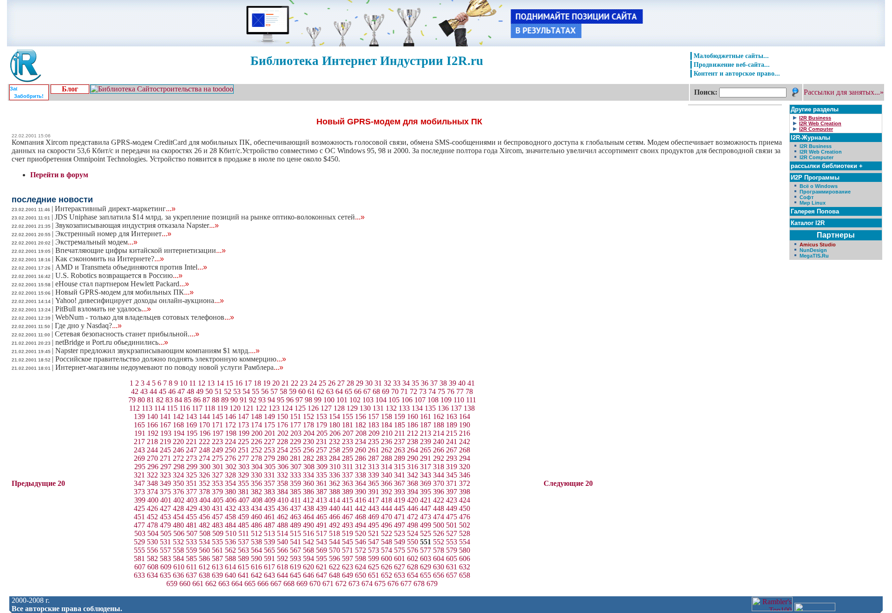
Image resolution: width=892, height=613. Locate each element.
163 (451, 416)
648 (334, 575)
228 (282, 441)
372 (464, 483)
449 (451, 508)
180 (334, 425)
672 (341, 583)
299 (191, 467)
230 (308, 441)
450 (464, 508)
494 (360, 525)
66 (357, 391)
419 (399, 500)
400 (152, 500)
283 (321, 458)
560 (204, 550)
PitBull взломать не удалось (103, 309)
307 (296, 467)
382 (256, 492)
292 (438, 458)
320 (464, 467)
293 (451, 458)
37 (434, 383)
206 (335, 433)
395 (425, 492)
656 (438, 575)
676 (393, 583)
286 (360, 458)
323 (165, 475)
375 (165, 492)
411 (295, 500)
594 (308, 558)
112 (134, 408)
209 (374, 433)
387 (321, 492)
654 (412, 575)
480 (178, 525)
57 (274, 391)
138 (469, 408)
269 (139, 458)
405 (217, 500)
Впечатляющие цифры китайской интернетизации (140, 250)
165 (139, 425)
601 (399, 558)
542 (308, 542)
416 (360, 500)
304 (256, 467)
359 (295, 483)
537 (243, 542)
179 (321, 425)
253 (269, 450)
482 (204, 525)
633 (139, 575)
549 (399, 542)
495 (373, 525)
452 (152, 517)
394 (412, 492)
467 (347, 517)
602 (412, 558)
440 (334, 508)
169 (191, 425)
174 (256, 425)
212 (412, 433)
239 (425, 441)
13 (211, 383)
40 (462, 383)
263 (399, 450)
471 (399, 517)
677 (406, 583)
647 (321, 575)
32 (387, 383)
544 (334, 542)
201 (269, 433)
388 (334, 492)
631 (451, 567)
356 (256, 483)
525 (425, 533)
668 (289, 583)
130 (365, 408)
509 (217, 533)
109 (446, 400)
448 (438, 508)
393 (399, 492)
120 (235, 408)
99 (317, 400)
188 (438, 425)
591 (269, 558)
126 (313, 408)
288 (386, 458)
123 (274, 408)
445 (399, 508)
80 (141, 400)
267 (451, 450)
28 (350, 383)
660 (184, 583)
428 (178, 508)
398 (464, 492)
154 (334, 416)
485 (243, 525)
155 (347, 416)
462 (282, 517)
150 (282, 416)
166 (152, 425)
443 (373, 508)
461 (269, 517)
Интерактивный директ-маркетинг (115, 209)
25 (322, 383)
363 (347, 483)
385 (295, 492)
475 (451, 517)
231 (321, 441)
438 (308, 508)
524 (412, 533)
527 (451, 533)
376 (178, 492)
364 (360, 483)
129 (352, 408)
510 (230, 533)
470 (386, 517)
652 (386, 575)
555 (139, 550)
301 (217, 467)
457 (217, 517)
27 (341, 383)
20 (276, 383)
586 (204, 558)
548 (386, 542)
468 (360, 517)
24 (313, 383)
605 (451, 558)
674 (367, 583)
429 (191, 508)
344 (438, 475)
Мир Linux (813, 203)
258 (334, 450)
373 (139, 492)
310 (335, 467)
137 (456, 408)
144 (204, 416)
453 (165, 517)
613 (217, 567)
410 (283, 500)
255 (295, 450)
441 (347, 508)
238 (412, 441)
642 (256, 575)
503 (139, 533)
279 (269, 458)
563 (243, 550)
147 (243, 416)
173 (243, 425)
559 (191, 550)
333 (295, 475)
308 (309, 467)
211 (399, 433)
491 (321, 525)
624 (360, 567)
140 (152, 416)
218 (152, 441)
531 (165, 542)
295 (139, 467)
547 (373, 542)
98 (308, 400)
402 (178, 500)
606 (464, 558)
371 (451, 483)
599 (373, 558)
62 (320, 391)
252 (256, 450)
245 (165, 450)
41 (471, 383)
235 (373, 441)
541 (295, 542)
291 (425, 458)
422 (438, 500)
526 (438, 533)
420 (412, 500)
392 (386, 492)
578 (438, 550)
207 (348, 433)
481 (191, 525)
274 (204, 458)
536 (230, 542)
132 (391, 408)
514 (282, 533)
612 (204, 567)
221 (191, 441)
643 (269, 575)
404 (204, 500)
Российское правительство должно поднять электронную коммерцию (170, 359)
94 (271, 400)
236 (386, 441)
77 (460, 391)
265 (425, 450)
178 (308, 425)
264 (412, 450)
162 (438, 416)
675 (380, 583)
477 (139, 525)
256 (308, 450)
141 (165, 416)
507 (191, 533)
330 (256, 475)
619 (295, 567)
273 (191, 458)
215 (451, 433)
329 (243, 475)
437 (295, 508)
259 (347, 450)
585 (191, 558)
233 (347, 441)
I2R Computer (816, 157)
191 (139, 433)
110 (458, 400)
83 (169, 400)
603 (425, 558)
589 (243, 558)
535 (217, 542)
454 (178, 517)
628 (412, 567)
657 (451, 575)
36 (424, 383)
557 (165, 550)
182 (360, 425)
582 (152, 558)
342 (412, 475)
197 (217, 433)
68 (376, 391)
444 (386, 508)
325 (191, 475)
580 (464, 550)
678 (419, 583)
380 (230, 492)
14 (220, 383)
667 (276, 583)
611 (191, 567)
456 (204, 517)
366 (386, 483)
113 (147, 408)
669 (302, 583)
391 (373, 492)
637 (191, 575)
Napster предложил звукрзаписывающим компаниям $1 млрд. (157, 351)
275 (217, 458)
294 (464, 458)
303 (243, 467)
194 (178, 433)
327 (217, 475)
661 (197, 583)
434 (256, 508)
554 (464, 542)
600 (386, 558)
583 (165, 558)
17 (248, 383)
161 (425, 416)
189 (451, 425)
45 (162, 391)
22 (294, 383)
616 (256, 567)
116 (184, 408)
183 (373, 425)
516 (308, 533)
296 (152, 467)
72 (413, 391)
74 (432, 391)
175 (269, 425)
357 (269, 483)
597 (347, 558)
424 (464, 500)
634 (152, 575)
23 (304, 383)
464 (308, 517)
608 (152, 567)
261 (373, 450)
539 (269, 542)
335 (321, 475)
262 (386, 450)
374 (152, 492)
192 (152, 433)
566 (282, 550)
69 (385, 391)
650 (360, 575)
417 (373, 500)
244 (152, 450)
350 (178, 483)
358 (282, 483)
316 (412, 467)
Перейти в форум (59, 175)
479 (165, 525)
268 (464, 450)
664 (237, 583)
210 (387, 433)
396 (438, 492)
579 (451, 550)
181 (347, 425)
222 (204, 441)
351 (191, 483)
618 (282, 567)
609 (165, 567)
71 (404, 391)
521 (373, 533)
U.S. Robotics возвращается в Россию (119, 275)
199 (243, 433)
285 (347, 458)
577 (425, 550)
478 (152, 525)
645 (295, 575)
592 (282, 558)
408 (256, 500)
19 (266, 383)
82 (160, 400)
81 (150, 400)
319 (451, 467)
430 (204, 508)
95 (280, 400)
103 (368, 400)
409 (269, 500)
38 (443, 383)
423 (451, 500)
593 (295, 558)
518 (334, 533)
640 (230, 575)
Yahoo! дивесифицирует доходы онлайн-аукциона (139, 300)
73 (422, 391)
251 (243, 450)
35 (415, 383)
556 (152, 550)
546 (360, 542)
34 (406, 383)
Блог (70, 89)
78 (469, 391)
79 (132, 400)
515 (295, 533)
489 (295, 525)
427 (165, 508)
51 (218, 391)
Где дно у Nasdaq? (88, 325)
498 (412, 525)
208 (361, 433)
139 (139, 416)
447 (425, 508)
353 (217, 483)
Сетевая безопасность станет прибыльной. (127, 334)
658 (464, 575)
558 (178, 550)
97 (299, 400)
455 (191, 517)
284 (334, 458)
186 (412, 425)
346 (464, 475)
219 (165, 441)
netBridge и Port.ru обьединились (111, 342)
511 (243, 533)
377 (191, 492)
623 (347, 567)
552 (438, 542)
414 (334, 500)
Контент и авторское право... (737, 73)
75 (441, 391)
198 (230, 433)
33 (396, 383)
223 (217, 441)
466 (334, 517)
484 (230, 525)
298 (178, 467)
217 (139, 441)
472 (412, 517)
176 (282, 425)
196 (204, 433)
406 (230, 500)
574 (386, 550)
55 (255, 391)
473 (425, 517)
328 (230, 475)
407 (243, 500)
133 (404, 408)
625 (373, 567)
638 (204, 575)
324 (178, 475)
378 (204, 492)
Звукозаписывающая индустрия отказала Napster (137, 225)
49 (199, 391)
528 (464, 533)
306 (283, 467)
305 (269, 467)
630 (438, 567)
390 (360, 492)
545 (347, 542)
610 (178, 567)
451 (139, 517)
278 (256, 458)
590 (256, 558)
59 (292, 391)
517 (321, 533)
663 (224, 583)
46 (172, 391)
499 (425, 525)
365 (373, 483)
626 (386, 567)
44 (153, 391)
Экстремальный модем (96, 242)
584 (178, 558)
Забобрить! (29, 96)
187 (425, 425)
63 (330, 391)
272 (178, 458)
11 (192, 383)
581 (139, 558)
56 (265, 391)
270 (152, 458)
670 (315, 583)
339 (373, 475)
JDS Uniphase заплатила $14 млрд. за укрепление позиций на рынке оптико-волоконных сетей (210, 217)
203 (296, 433)
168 (178, 425)
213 (425, 433)
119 (222, 408)
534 (204, 542)
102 (355, 400)
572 (360, 550)
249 (217, 450)
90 (234, 400)
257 (321, 450)
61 (311, 391)
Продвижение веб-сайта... (732, 64)
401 (165, 500)
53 (237, 391)
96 (290, 400)
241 (451, 441)
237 (399, 441)
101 (342, 400)
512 (256, 533)
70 (395, 391)
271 (165, 458)
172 (230, 425)
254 (282, 450)
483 (217, 525)
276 (230, 458)
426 (152, 508)
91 (243, 400)
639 (217, 575)
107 (420, 400)
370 (438, 483)
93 (262, 400)
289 (399, 458)
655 (425, 575)
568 (308, 550)
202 (283, 433)
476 (464, 517)
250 (230, 450)
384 (282, 492)
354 (230, 483)
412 (308, 500)
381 (243, 492)
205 (322, 433)
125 (300, 408)
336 (334, 475)
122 (261, 408)
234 (360, 441)
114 (159, 408)
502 (464, 525)
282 (308, 458)
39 (452, 383)
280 (282, 458)
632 (464, 567)
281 (295, 458)
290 (412, 458)
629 (425, 567)
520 (360, 533)
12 (201, 383)
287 (373, 458)
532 (178, 542)
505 (165, 533)
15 (229, 383)
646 (308, 575)
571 (347, 550)
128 (339, 408)
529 (139, 542)
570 (334, 550)
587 (217, 558)
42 (134, 391)
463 (295, 517)
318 (438, 467)
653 (399, 575)
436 (282, 508)
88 (215, 400)
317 (425, 467)
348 (152, 483)
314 (386, 467)
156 (360, 416)
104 (381, 400)
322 (152, 475)
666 (263, 583)
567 (295, 550)
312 (360, 467)
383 (269, 492)
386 (308, 492)
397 (451, 492)
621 (321, 567)
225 (243, 441)
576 (412, 550)
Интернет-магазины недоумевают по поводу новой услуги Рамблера (169, 367)
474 (438, 517)
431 (217, 508)
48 (190, 391)
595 (321, 558)
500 (438, 525)
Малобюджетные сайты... (731, 55)
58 (283, 391)
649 (347, 575)
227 (269, 441)
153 (321, 416)
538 (256, 542)
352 (204, 483)
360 (308, 483)
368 (412, 483)
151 (295, 416)
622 (334, 567)
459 (243, 517)
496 (386, 525)
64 (339, 391)
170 (204, 425)
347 (139, 483)
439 (321, 508)
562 (230, 550)
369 (425, 483)
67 (367, 391)
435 (269, 508)
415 (347, 500)
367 (399, 483)
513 (269, 533)
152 (308, 416)
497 (399, 525)
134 (417, 408)
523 (399, 533)
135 (430, 408)
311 (347, 467)
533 (191, 542)
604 (438, 558)
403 (191, 500)
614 (230, 567)
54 (246, 391)
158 (386, 416)
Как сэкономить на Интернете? (109, 259)
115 (172, 408)
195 (191, 433)
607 (139, 567)
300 (204, 467)
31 (378, 383)
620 (308, 567)
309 (322, 467)
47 (181, 391)
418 (386, 500)
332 (282, 475)
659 (171, 583)
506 (178, 533)
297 (165, 467)
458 (230, 517)
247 (191, 450)
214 (438, 433)
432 (230, 508)
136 (443, 408)
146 (230, 416)
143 (191, 416)
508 (204, 533)
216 (464, 433)
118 (209, 408)
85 (187, 400)
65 (348, 391)
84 (178, 400)
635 (165, 575)
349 (165, 483)
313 (373, 467)
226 (256, 441)
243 (139, 450)
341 (399, 475)
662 (210, 583)
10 (183, 383)
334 (308, 475)
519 (347, 533)
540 (282, 542)
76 (450, 391)
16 (239, 383)
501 (451, 525)
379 (217, 492)
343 (425, 475)
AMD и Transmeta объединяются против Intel (131, 267)
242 (464, 441)
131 (378, 408)
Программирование (825, 191)
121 (248, 408)
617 (269, 567)
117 (197, 408)
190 (464, 425)
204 (309, 433)
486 (256, 525)
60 (302, 391)
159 (399, 416)
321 (139, 475)
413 (321, 500)
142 (178, 416)
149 (269, 416)
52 (227, 391)
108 (433, 400)
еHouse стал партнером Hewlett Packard (122, 284)
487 (269, 525)
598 (360, 558)
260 (360, 450)
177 (295, 425)
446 (412, 508)
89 (225, 400)
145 (217, 416)
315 (399, 467)
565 (269, 550)
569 (321, 550)
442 (360, 508)
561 (217, 550)
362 (334, 483)
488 (282, 525)
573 (373, 550)
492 (334, 525)
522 (386, 533)
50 (209, 391)
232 (334, 441)
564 (256, 550)
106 (407, 400)
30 (369, 383)
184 (386, 425)
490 (308, 525)
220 (178, 441)
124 (287, 408)
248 (204, 450)
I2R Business (816, 146)
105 (394, 400)
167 (165, 425)
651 (373, 575)
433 (243, 508)
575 (399, 550)
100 (328, 400)
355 (243, 483)
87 (206, 400)
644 (282, 575)
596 (334, 558)
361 (321, 483)
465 (321, 517)
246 (178, 450)
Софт (806, 197)
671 (328, 583)
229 (295, 441)
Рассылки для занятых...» (844, 92)
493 (347, 525)
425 (139, 508)
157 (373, 416)
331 (269, 475)
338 (360, 475)
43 (144, 391)
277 (243, 458)
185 (399, 425)
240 (438, 441)
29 (359, 383)
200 (256, 433)
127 (326, 408)
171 (217, 425)
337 (347, 475)
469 (373, 517)
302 (230, 467)
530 (152, 542)
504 (152, 533)
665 (250, 583)
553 (451, 542)
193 (165, 433)
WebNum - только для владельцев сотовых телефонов (144, 317)
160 (412, 416)
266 (438, 450)
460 (256, 517)
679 (432, 583)
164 (464, 416)
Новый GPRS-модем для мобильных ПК (124, 292)
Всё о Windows (819, 186)
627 (399, 567)
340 (386, 475)
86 (197, 400)
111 (471, 400)
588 (230, 558)
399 (139, 500)
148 (256, 416)
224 (230, 441)
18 (257, 383)
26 (331, 383)
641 (243, 575)
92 (252, 400)
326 (204, 475)
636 (178, 575)
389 (347, 492)
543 (321, 542)
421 (425, 500)
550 (412, 542)
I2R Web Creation (821, 152)
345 (451, 475)
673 (354, 583)
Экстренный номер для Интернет (113, 234)
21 (285, 383)
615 (243, 567)
